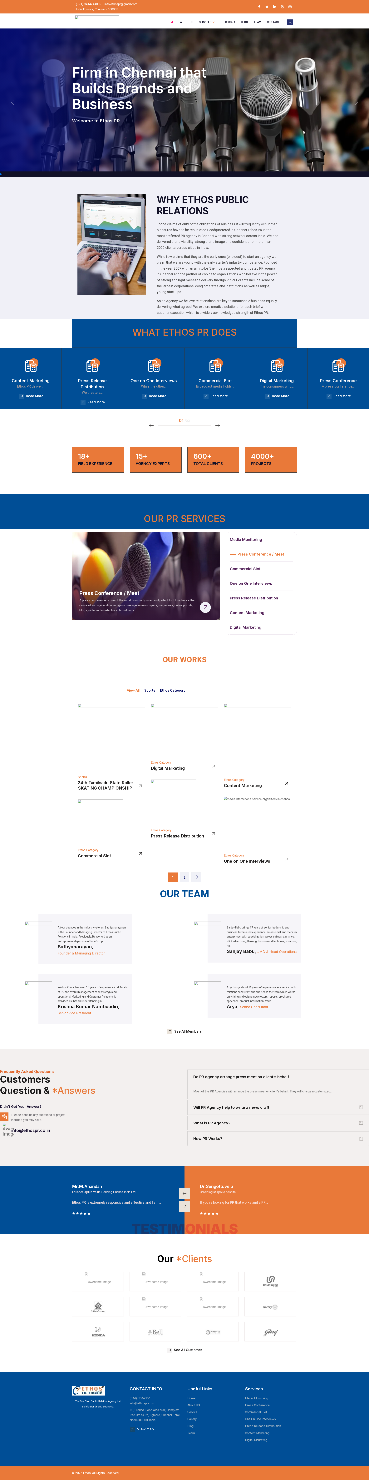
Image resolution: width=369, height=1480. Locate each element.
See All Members (188, 1031)
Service (192, 1412)
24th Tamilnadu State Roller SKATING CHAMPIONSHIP (105, 785)
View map (145, 1429)
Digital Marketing (168, 768)
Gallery (192, 1419)
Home (170, 22)
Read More (34, 396)
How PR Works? (207, 1138)
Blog (244, 22)
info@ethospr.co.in (30, 1130)
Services (205, 22)
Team (257, 22)
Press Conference (257, 1405)
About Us (186, 22)
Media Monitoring (256, 1398)
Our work (228, 22)
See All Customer (188, 1350)
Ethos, (87, 1473)
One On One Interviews (260, 1419)
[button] (1, 174)
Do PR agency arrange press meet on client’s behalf (241, 1077)
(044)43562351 (140, 1398)
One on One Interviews (247, 861)
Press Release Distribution (177, 835)
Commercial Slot (94, 855)
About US (193, 1405)
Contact (273, 22)
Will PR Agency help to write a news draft (231, 1107)
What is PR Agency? (211, 1123)
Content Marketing (243, 785)
